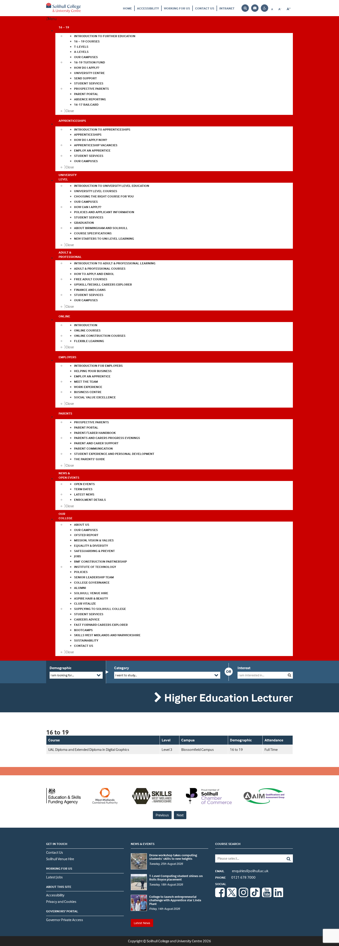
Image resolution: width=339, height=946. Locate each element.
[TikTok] (255, 895)
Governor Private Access (64, 919)
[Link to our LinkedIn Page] (278, 895)
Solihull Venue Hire (60, 858)
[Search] (285, 858)
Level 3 (167, 749)
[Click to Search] (289, 675)
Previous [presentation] (162, 815)
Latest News (142, 923)
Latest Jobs (54, 877)
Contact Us (204, 8)
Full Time (271, 749)
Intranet (227, 8)
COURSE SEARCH (228, 844)
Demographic (60, 667)
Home (127, 8)
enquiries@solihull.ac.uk (241, 870)
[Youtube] (267, 895)
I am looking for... (62, 675)
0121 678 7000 (235, 877)
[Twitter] (232, 895)
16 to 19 (236, 749)
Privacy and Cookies (61, 901)
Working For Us (177, 8)
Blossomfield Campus (197, 749)
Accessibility (148, 8)
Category (121, 667)
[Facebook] (220, 895)
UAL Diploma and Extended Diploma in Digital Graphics (88, 749)
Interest (244, 667)
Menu (52, 18)
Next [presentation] (180, 815)
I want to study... (126, 675)
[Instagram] (243, 895)
